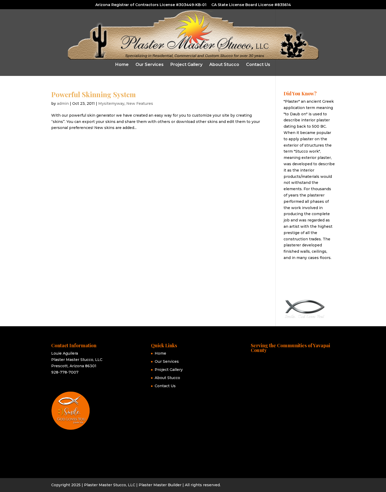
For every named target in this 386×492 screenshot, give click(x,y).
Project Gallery (186, 65)
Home (122, 65)
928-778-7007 (65, 372)
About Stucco (224, 65)
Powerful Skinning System (93, 94)
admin (63, 103)
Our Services (149, 65)
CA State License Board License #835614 (251, 5)
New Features (139, 103)
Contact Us (258, 65)
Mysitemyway (111, 103)
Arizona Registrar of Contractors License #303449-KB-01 (150, 5)
